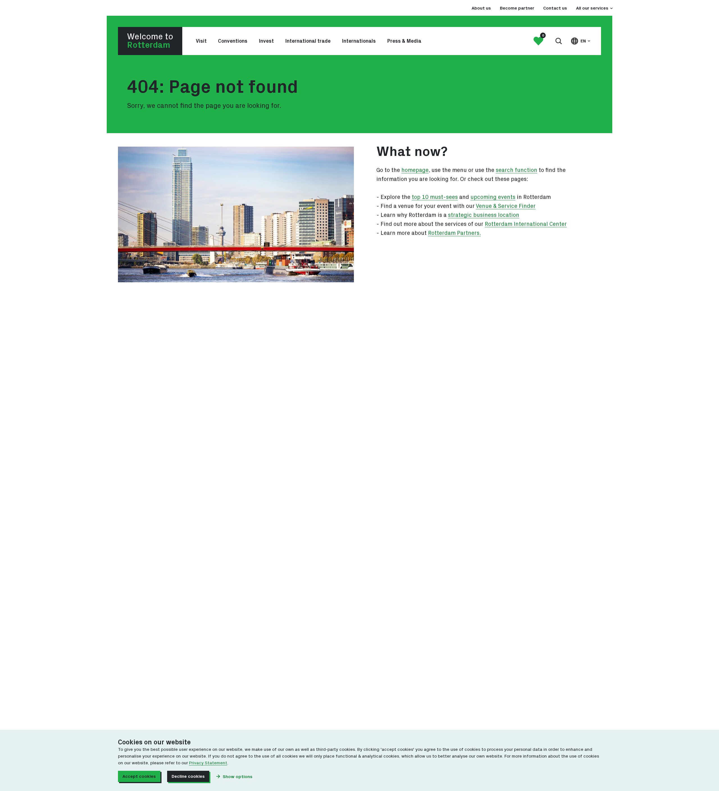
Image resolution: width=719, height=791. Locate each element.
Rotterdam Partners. (454, 233)
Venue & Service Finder (506, 206)
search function (516, 170)
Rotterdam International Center (526, 224)
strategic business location (483, 215)
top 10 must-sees (435, 197)
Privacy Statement (208, 763)
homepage (415, 170)
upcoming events (492, 197)
